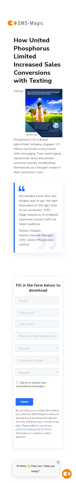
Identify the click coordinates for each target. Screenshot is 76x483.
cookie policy (33, 429)
